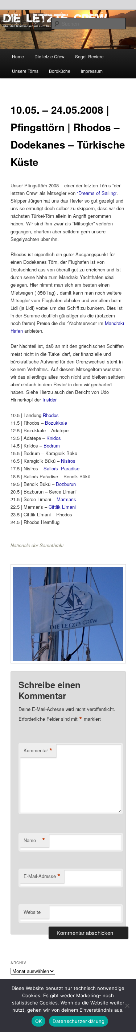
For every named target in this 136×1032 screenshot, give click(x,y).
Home (18, 56)
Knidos (53, 437)
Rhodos (51, 415)
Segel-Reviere (89, 56)
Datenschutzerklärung (78, 1021)
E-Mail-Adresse (42, 876)
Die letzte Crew (49, 56)
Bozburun (66, 483)
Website (32, 911)
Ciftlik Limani (62, 506)
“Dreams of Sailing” (97, 193)
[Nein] (127, 1005)
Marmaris (66, 499)
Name (34, 840)
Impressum (92, 71)
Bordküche (59, 71)
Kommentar (38, 750)
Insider (49, 399)
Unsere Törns (25, 71)
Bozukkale (56, 422)
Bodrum (52, 445)
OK (38, 1021)
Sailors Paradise (61, 468)
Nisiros (68, 460)
